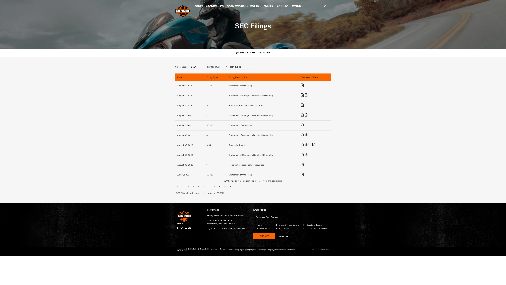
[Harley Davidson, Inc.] (182, 11)
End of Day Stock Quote (317, 228)
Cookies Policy (192, 249)
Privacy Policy (181, 249)
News (259, 225)
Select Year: (181, 67)
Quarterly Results (245, 53)
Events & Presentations (288, 225)
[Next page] (230, 186)
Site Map (184, 250)
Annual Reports (263, 228)
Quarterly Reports (314, 225)
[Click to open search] (325, 6)
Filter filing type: (213, 67)
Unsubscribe (283, 237)
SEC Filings (264, 53)
